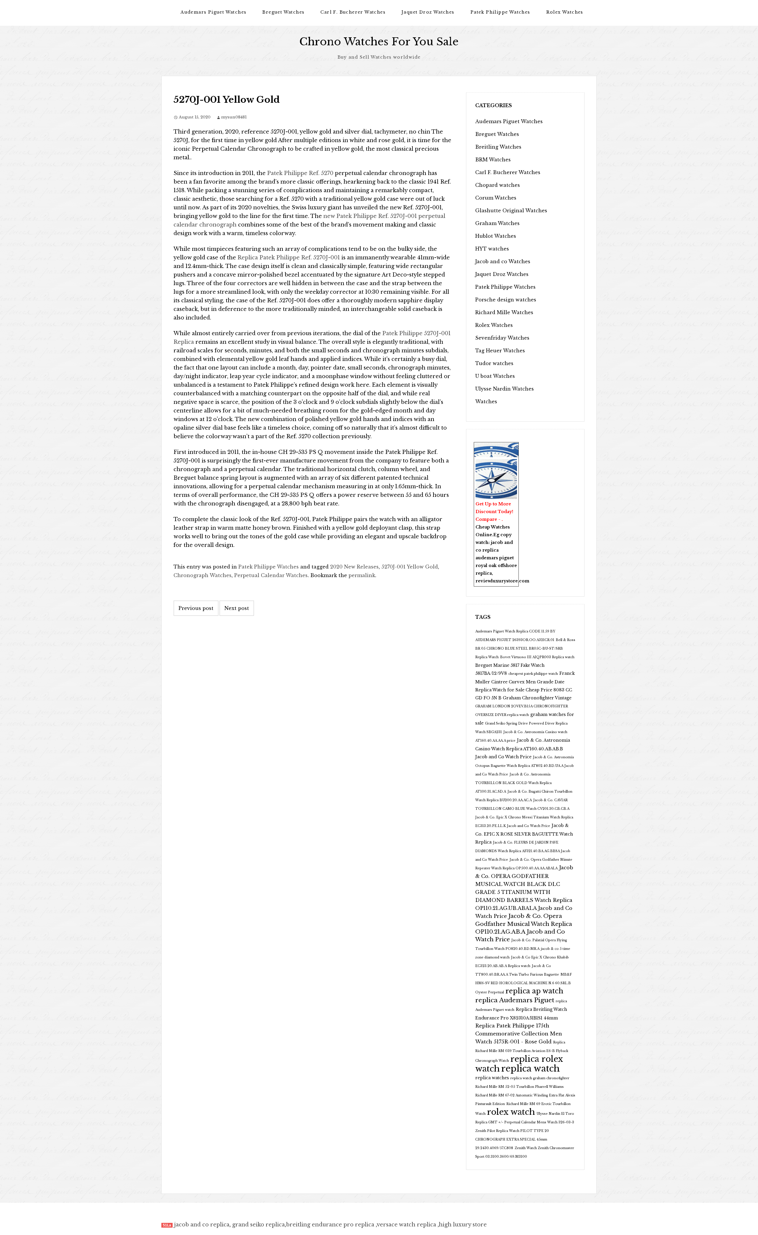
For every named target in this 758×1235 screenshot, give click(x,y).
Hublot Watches (495, 236)
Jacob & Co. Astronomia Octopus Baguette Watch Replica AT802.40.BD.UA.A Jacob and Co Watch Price (524, 765)
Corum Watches (495, 198)
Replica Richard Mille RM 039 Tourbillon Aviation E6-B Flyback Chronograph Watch (521, 1051)
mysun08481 (234, 117)
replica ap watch (534, 991)
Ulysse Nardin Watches (504, 389)
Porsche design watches (505, 300)
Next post (236, 608)
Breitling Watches (498, 147)
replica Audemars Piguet (514, 1000)
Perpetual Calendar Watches (271, 575)
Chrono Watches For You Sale (379, 41)
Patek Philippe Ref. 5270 (300, 173)
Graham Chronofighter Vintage (537, 698)
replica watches (492, 1077)
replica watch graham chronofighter (539, 1078)
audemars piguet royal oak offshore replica (496, 565)
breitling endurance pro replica (330, 1224)
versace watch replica (406, 1224)
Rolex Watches (564, 12)
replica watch (530, 1068)
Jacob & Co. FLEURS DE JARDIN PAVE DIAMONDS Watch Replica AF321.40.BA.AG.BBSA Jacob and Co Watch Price (522, 851)
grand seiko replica (258, 1224)
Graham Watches (497, 223)
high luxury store (463, 1224)
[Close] (515, 446)
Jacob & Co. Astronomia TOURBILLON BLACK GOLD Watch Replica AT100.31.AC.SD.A (513, 783)
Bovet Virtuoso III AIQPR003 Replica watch (537, 657)
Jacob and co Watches (502, 261)
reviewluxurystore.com (502, 581)
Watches (486, 401)
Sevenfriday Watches (502, 338)
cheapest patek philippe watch (533, 674)
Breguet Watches (283, 12)
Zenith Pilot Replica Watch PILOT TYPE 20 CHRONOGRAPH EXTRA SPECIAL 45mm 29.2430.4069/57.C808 (512, 1139)
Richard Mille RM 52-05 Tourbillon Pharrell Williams (519, 1087)
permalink (362, 575)
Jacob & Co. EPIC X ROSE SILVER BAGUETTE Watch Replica (524, 834)
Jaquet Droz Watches (428, 12)
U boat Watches (495, 376)
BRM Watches (493, 160)
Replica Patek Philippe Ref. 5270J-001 (288, 257)
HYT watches (492, 249)
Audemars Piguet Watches (213, 12)
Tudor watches (494, 363)
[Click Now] (496, 479)
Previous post (196, 608)
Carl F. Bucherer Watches (353, 12)
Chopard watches (497, 185)
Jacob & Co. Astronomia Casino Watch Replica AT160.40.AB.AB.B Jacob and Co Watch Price (522, 748)
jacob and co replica (201, 1224)
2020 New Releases (354, 567)
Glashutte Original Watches (511, 210)
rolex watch (511, 1112)
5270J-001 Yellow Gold (409, 567)
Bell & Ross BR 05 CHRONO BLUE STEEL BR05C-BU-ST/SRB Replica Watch (525, 648)
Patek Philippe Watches (500, 12)
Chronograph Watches (203, 575)
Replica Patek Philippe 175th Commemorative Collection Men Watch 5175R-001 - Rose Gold (518, 1034)
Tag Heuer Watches (500, 351)
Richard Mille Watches (504, 312)
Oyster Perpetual (489, 992)
